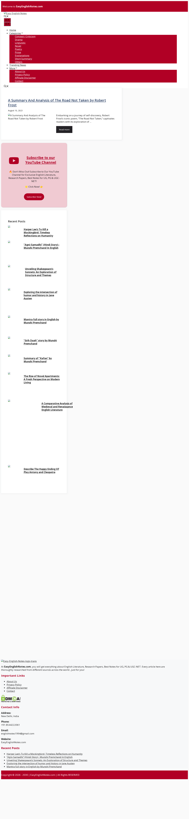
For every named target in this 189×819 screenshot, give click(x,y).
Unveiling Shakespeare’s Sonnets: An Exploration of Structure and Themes (40, 272)
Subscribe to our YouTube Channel (40, 160)
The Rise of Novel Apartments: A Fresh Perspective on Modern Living (42, 379)
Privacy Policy (22, 74)
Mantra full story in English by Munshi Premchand (41, 321)
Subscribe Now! (34, 196)
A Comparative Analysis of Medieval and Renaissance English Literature (57, 406)
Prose (18, 52)
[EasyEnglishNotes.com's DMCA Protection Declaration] (11, 701)
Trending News (17, 65)
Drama (19, 39)
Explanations (22, 55)
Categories (15, 33)
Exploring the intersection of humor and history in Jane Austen (40, 295)
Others (18, 61)
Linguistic (20, 42)
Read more (64, 129)
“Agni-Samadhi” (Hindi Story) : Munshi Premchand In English (41, 246)
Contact (19, 81)
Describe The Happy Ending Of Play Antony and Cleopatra (41, 470)
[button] (6, 16)
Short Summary (23, 58)
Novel (18, 46)
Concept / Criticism (25, 36)
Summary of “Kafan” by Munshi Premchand (38, 360)
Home (12, 30)
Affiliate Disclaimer (25, 77)
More (12, 68)
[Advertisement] (27, 513)
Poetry (18, 49)
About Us (20, 71)
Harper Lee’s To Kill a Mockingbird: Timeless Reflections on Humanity (38, 232)
